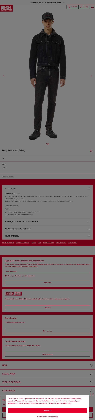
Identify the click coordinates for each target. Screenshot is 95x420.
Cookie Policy (66, 403)
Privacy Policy (53, 403)
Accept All (47, 410)
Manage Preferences (31, 403)
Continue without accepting (47, 417)
